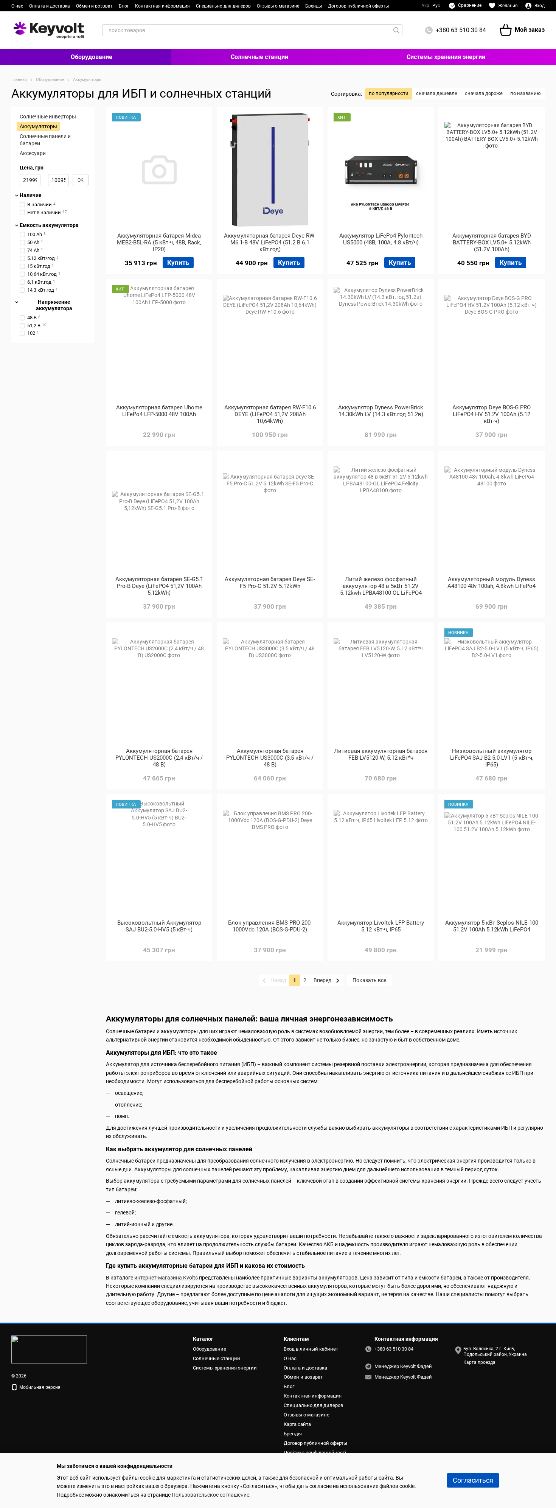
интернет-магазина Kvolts (166, 1278)
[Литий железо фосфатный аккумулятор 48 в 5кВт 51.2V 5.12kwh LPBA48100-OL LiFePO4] (381, 513)
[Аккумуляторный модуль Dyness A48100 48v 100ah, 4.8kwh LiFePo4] (491, 513)
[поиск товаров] (396, 30)
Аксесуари (33, 153)
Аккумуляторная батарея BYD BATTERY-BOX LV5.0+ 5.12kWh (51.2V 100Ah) (491, 242)
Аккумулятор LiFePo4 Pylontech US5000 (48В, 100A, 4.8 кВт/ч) (380, 239)
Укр (425, 5)
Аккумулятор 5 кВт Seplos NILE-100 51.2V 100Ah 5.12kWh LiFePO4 (491, 926)
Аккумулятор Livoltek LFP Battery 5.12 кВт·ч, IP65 (380, 926)
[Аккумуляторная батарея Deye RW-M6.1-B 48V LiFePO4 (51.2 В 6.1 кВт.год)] (270, 170)
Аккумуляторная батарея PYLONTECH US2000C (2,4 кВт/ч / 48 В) (159, 758)
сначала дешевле (436, 93)
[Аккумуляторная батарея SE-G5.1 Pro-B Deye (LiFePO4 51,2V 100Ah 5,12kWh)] (159, 513)
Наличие (31, 195)
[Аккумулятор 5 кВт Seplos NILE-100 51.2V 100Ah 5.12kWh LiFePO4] (491, 857)
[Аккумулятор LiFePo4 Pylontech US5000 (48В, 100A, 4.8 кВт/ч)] (381, 170)
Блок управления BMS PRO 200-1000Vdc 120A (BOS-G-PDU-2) (270, 926)
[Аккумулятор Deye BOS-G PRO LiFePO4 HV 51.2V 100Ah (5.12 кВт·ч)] (491, 341)
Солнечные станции (259, 57)
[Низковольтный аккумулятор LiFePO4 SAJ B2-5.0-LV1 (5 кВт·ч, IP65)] (491, 685)
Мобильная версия (39, 1387)
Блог (124, 6)
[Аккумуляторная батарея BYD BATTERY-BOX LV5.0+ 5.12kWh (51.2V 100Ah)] (491, 170)
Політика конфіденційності (315, 1452)
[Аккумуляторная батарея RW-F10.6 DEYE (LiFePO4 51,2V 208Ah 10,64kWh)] (270, 341)
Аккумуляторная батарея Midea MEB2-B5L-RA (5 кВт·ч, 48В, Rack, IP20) (159, 242)
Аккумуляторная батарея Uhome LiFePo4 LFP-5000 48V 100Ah (159, 411)
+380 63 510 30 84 (461, 30)
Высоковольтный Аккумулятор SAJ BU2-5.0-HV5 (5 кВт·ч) (159, 926)
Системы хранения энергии (446, 57)
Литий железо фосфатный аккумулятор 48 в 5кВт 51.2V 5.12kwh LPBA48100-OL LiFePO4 (381, 586)
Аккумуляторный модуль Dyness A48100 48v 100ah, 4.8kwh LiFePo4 (491, 582)
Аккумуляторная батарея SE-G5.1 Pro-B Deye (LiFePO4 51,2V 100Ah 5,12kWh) (159, 586)
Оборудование (91, 57)
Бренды (313, 6)
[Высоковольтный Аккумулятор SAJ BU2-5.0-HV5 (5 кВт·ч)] (159, 857)
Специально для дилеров (223, 6)
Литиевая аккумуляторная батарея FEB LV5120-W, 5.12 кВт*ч (380, 754)
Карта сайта (297, 1424)
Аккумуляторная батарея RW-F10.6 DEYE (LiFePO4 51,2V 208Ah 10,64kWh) (270, 414)
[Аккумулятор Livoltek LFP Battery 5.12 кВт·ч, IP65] (381, 857)
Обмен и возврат (94, 6)
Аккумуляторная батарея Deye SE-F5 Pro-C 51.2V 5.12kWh (270, 582)
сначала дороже (484, 93)
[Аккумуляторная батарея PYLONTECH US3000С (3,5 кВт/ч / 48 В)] (270, 685)
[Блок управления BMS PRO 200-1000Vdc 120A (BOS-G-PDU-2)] (270, 857)
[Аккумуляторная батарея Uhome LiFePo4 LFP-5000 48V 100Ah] (159, 341)
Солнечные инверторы (48, 116)
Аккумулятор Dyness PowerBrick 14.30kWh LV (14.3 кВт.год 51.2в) (380, 411)
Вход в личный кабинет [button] (311, 1349)
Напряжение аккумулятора (54, 305)
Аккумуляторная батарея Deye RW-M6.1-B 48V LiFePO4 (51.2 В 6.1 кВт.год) (270, 242)
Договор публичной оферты (358, 6)
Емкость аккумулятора (49, 225)
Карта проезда (479, 1362)
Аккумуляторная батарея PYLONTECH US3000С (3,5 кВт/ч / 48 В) (270, 758)
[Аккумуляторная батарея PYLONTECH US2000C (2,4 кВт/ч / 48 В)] (159, 685)
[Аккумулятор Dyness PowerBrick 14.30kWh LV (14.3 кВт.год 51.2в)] (381, 341)
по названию (525, 93)
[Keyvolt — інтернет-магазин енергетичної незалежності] (49, 1349)
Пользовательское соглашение (210, 1495)
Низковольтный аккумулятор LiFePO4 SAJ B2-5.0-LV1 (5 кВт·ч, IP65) (491, 758)
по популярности (388, 93)
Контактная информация (162, 6)
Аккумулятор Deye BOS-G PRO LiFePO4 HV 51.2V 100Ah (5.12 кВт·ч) (491, 414)
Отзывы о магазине (278, 6)
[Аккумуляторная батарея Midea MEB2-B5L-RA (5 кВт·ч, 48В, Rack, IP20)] (159, 170)
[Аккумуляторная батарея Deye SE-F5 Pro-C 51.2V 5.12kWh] (270, 513)
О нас (17, 6)
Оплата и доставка (49, 6)
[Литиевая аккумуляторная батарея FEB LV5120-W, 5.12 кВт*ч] (381, 685)
